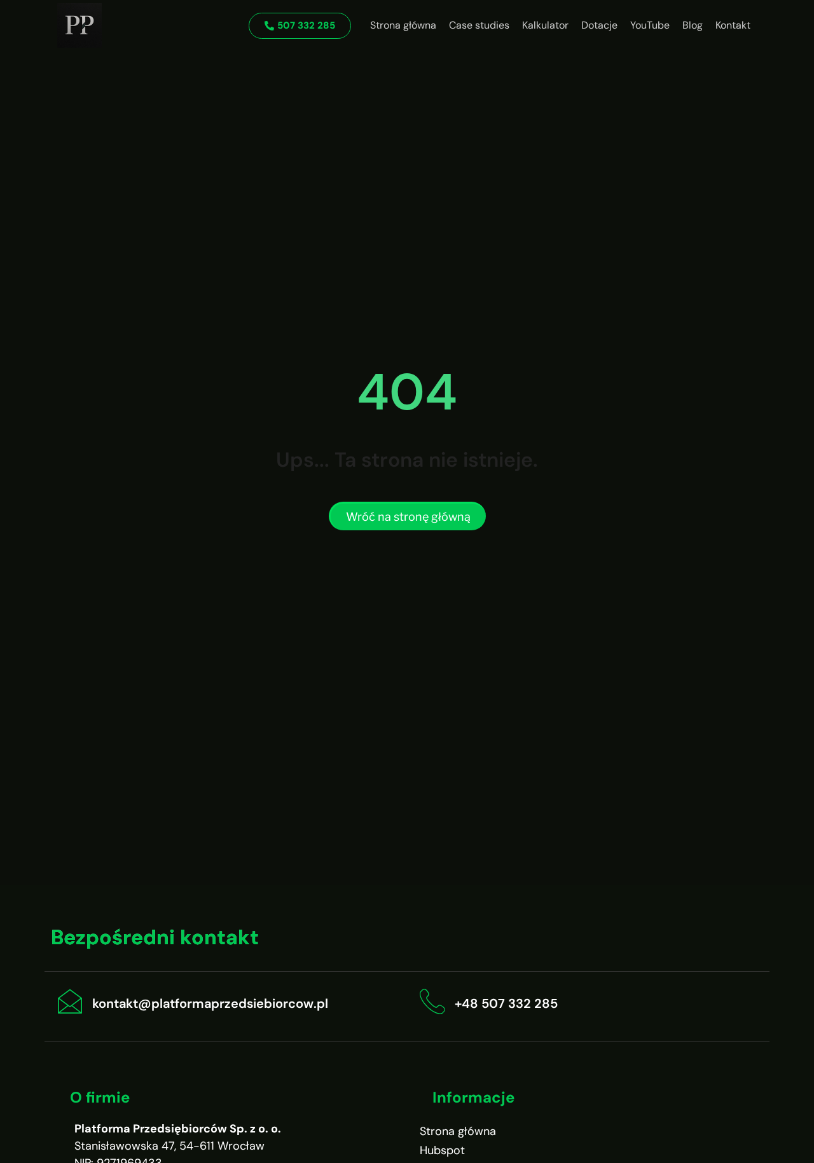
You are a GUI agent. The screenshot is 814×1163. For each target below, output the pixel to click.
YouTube (650, 25)
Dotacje (599, 25)
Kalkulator (545, 25)
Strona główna (403, 25)
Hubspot (442, 1150)
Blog (692, 25)
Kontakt (732, 25)
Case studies (479, 25)
